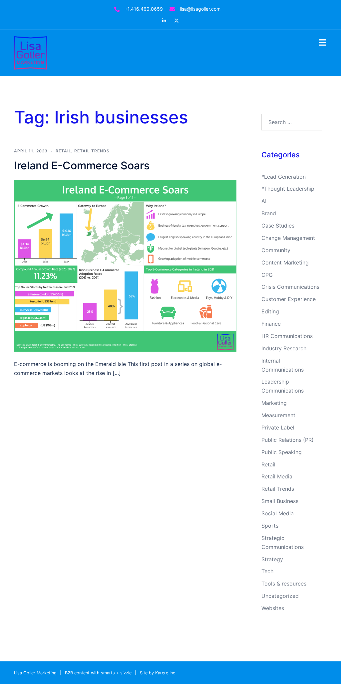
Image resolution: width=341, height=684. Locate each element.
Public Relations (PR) (287, 439)
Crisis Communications (290, 286)
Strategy (272, 559)
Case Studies (277, 225)
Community (275, 250)
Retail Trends (92, 150)
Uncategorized (280, 596)
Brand (268, 213)
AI (263, 201)
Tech (267, 571)
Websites (272, 608)
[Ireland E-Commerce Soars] (125, 265)
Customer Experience (288, 299)
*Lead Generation (283, 176)
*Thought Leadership (287, 188)
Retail (63, 150)
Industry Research (283, 348)
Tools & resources (283, 583)
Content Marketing (285, 262)
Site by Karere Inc (157, 672)
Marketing (274, 403)
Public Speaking (281, 452)
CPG (267, 274)
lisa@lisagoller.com (200, 9)
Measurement (278, 415)
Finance (271, 323)
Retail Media (276, 476)
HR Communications (287, 336)
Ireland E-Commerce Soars (82, 165)
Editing (270, 311)
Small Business (279, 501)
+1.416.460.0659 (144, 9)
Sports (269, 525)
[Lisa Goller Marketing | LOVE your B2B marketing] (30, 52)
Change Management (288, 238)
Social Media (277, 513)
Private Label (277, 427)
